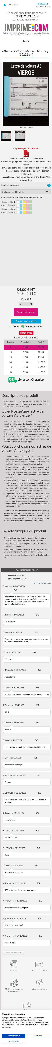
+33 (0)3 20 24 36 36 (26, 16)
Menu (26, 41)
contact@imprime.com (26, 19)
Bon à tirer (14, 971)
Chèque (27, 1010)
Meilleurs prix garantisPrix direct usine (14, 990)
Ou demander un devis (26, 321)
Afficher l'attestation (42, 583)
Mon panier (42, 4)
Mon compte (13, 5)
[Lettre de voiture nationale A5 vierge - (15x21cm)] (6, 135)
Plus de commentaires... (13, 953)
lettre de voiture (16, 422)
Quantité (26, 299)
